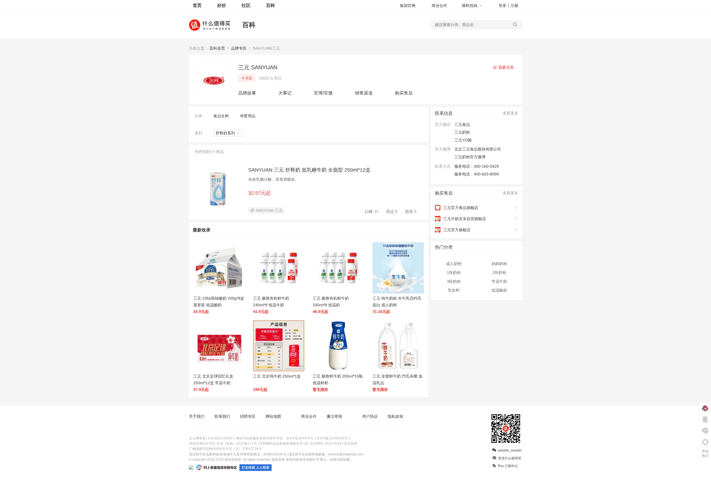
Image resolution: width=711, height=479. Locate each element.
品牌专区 (239, 48)
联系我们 (222, 416)
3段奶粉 (454, 281)
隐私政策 (395, 416)
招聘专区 (248, 416)
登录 (502, 5)
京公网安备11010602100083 (211, 438)
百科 (270, 5)
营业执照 (350, 443)
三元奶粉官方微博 (469, 157)
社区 (246, 5)
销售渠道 (364, 93)
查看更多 (510, 113)
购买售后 (404, 93)
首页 (197, 5)
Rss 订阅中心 (508, 466)
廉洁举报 (334, 416)
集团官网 (407, 5)
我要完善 (505, 67)
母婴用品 (248, 116)
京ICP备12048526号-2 (334, 438)
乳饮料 (454, 290)
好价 (221, 5)
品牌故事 (247, 93)
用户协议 (370, 416)
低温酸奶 (499, 290)
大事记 (285, 93)
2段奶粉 (499, 272)
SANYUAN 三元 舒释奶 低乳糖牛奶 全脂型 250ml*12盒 (309, 170)
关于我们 (196, 416)
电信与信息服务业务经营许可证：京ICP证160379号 (274, 438)
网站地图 (273, 416)
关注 (248, 78)
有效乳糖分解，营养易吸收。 (273, 179)
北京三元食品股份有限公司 (477, 149)
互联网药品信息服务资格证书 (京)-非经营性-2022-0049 (300, 443)
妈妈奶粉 (499, 263)
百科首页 (217, 48)
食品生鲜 (221, 116)
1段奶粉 (454, 272)
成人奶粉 (454, 263)
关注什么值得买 (509, 458)
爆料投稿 (469, 5)
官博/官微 (323, 93)
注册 (514, 5)
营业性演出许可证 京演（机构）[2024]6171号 (223, 443)
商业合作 (439, 5)
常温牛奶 (499, 281)
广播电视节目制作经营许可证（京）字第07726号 (225, 449)
